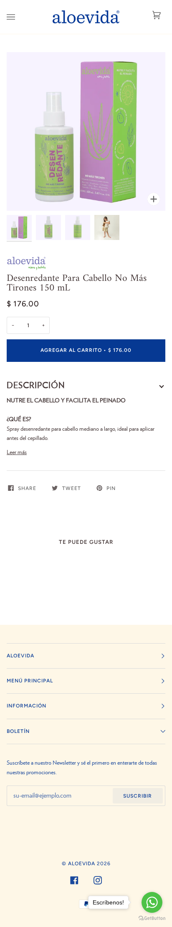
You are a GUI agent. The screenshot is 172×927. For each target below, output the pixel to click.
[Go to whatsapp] (152, 902)
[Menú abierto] (19, 17)
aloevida (81, 863)
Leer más (17, 452)
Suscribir (137, 796)
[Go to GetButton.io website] (152, 918)
